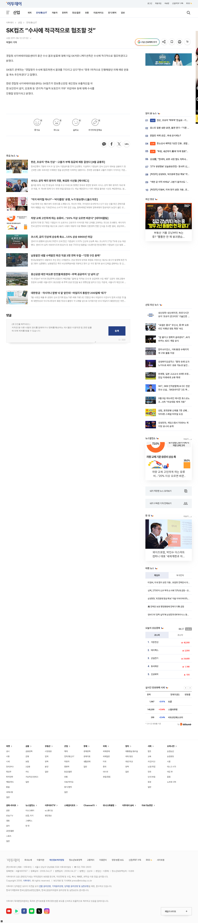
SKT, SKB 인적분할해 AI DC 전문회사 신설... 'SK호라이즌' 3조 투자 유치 (174, 390)
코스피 (157, 635)
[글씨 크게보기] (187, 41)
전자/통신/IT (41, 12)
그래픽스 (29, 821)
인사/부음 (151, 777)
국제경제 (106, 751)
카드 (27, 772)
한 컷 (27, 826)
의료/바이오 (98, 12)
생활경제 (87, 761)
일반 (123, 12)
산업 (16, 12)
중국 (104, 766)
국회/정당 (129, 756)
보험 (27, 761)
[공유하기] (164, 41)
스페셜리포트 (69, 805)
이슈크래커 (30, 810)
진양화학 (154, 674)
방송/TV (9, 815)
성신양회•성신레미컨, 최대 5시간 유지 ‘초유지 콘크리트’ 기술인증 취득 (174, 316)
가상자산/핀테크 (32, 777)
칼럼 (168, 777)
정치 (127, 746)
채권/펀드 (10, 782)
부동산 (47, 746)
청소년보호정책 (75, 860)
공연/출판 (10, 831)
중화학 (65, 12)
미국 (104, 761)
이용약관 (40, 860)
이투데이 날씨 (128, 805)
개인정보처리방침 (56, 860)
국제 (105, 746)
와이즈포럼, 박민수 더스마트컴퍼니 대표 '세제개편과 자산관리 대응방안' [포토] (168, 556)
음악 (8, 826)
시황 (8, 756)
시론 (168, 761)
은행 (27, 756)
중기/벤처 (112, 12)
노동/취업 (151, 766)
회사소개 (28, 860)
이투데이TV (50, 805)
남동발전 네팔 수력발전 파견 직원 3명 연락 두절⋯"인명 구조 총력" (66, 255)
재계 (29, 12)
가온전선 (154, 642)
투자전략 (180, 575)
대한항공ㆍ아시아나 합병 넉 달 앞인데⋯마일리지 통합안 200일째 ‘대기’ (68, 292)
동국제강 (154, 666)
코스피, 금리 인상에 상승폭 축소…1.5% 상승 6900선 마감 (61, 236)
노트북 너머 (171, 782)
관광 (8, 810)
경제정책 (87, 751)
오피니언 (170, 746)
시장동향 (48, 751)
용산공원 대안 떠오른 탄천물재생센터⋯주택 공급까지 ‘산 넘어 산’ (65, 274)
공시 (8, 751)
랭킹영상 (48, 815)
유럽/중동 (106, 777)
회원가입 (158, 3)
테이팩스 (154, 650)
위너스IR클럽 (108, 805)
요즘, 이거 (29, 815)
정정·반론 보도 (118, 860)
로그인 (149, 3)
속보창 (166, 3)
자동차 (54, 12)
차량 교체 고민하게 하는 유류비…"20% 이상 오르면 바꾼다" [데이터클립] (69, 218)
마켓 (8, 746)
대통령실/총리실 (131, 751)
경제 (85, 746)
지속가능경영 (147, 805)
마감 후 (170, 772)
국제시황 (9, 792)
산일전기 (154, 658)
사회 (149, 746)
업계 (46, 756)
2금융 (28, 766)
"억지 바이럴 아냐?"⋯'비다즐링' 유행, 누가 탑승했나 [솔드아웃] (64, 199)
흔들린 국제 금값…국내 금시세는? (165, 135)
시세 (8, 761)
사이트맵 (160, 860)
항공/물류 (76, 12)
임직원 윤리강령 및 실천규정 (76, 886)
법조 (149, 751)
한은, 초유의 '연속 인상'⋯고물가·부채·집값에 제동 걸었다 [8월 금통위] (68, 162)
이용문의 (103, 860)
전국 (149, 772)
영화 (8, 821)
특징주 (157, 575)
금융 (27, 746)
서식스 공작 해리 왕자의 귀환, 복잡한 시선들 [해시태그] (60, 180)
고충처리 (90, 860)
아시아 (105, 772)
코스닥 (180, 635)
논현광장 (170, 756)
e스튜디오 (49, 810)
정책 (46, 761)
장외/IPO (10, 766)
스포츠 (8, 836)
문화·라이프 (11, 805)
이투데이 (10, 22)
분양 (46, 766)
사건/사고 (151, 761)
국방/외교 (129, 761)
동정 (149, 782)
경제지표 (87, 756)
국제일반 (106, 756)
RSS (188, 3)
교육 (149, 756)
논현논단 (170, 751)
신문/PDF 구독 (177, 3)
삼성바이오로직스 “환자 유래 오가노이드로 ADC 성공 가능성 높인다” (173, 365)
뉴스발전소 (30, 805)
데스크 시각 (171, 766)
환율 (8, 787)
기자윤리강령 (57, 886)
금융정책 (29, 751)
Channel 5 (89, 805)
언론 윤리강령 (45, 886)
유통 (87, 12)
